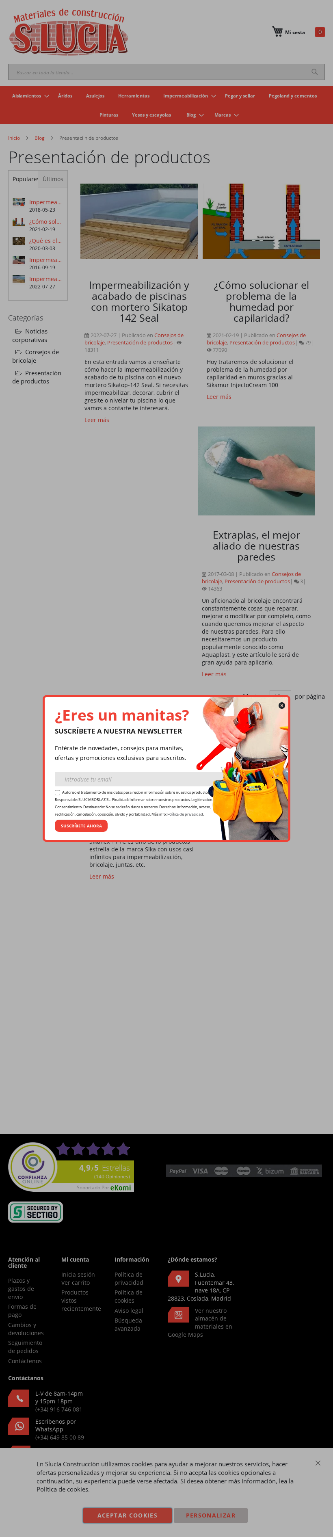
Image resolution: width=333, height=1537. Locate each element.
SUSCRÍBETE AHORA (81, 826)
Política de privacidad (185, 814)
